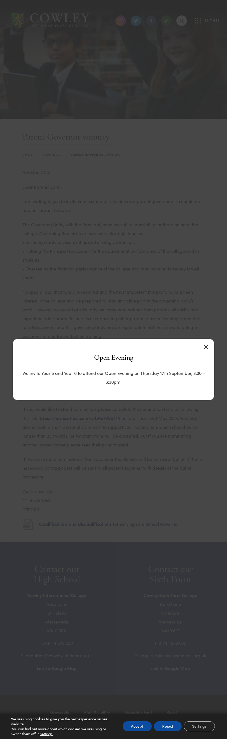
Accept (137, 726)
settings (46, 733)
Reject (167, 726)
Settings (199, 726)
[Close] (206, 347)
